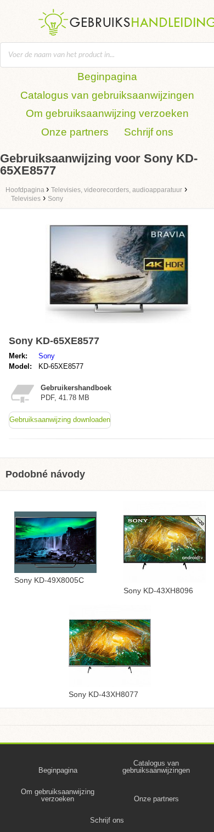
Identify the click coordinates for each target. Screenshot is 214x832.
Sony (46, 356)
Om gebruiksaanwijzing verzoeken (107, 113)
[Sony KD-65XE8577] (118, 325)
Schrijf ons (148, 132)
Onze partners (75, 132)
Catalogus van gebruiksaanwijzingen (107, 95)
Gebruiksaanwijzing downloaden (59, 419)
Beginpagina (107, 76)
